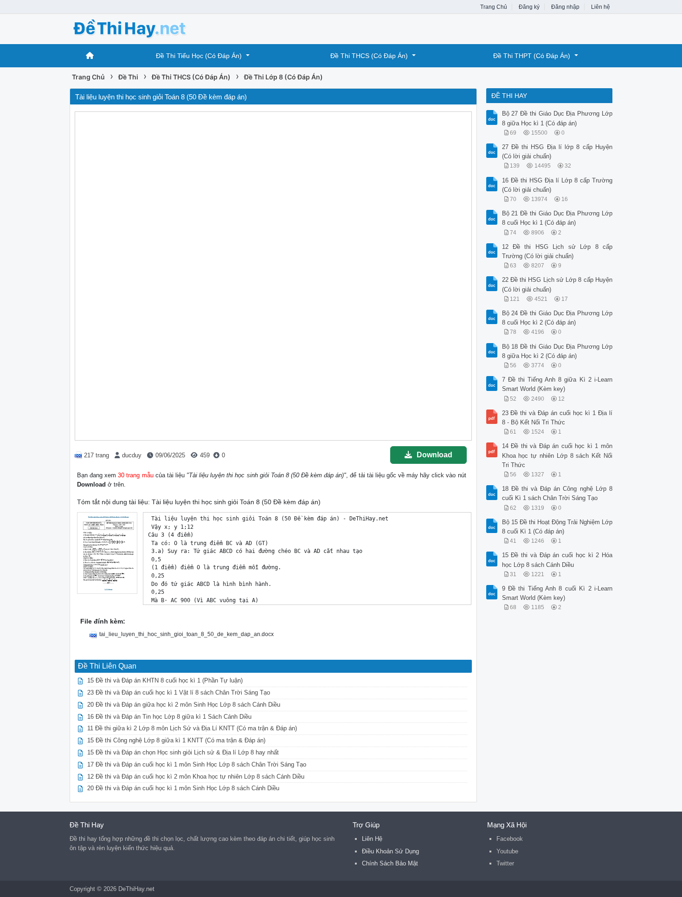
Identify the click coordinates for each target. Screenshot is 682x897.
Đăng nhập (565, 7)
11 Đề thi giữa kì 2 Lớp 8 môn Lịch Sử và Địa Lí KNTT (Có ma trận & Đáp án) (192, 728)
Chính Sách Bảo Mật (390, 863)
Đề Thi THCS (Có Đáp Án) (369, 55)
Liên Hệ (372, 838)
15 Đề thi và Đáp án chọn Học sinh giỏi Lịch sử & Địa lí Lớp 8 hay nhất (183, 752)
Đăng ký (529, 7)
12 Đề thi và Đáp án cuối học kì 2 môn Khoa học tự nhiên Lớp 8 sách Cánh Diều (195, 776)
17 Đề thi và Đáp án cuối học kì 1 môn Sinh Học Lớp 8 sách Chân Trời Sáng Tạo (196, 764)
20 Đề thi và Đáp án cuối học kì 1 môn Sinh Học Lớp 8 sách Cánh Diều (183, 788)
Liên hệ (600, 7)
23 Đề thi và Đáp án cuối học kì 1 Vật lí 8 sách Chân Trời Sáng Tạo (178, 692)
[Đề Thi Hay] (144, 28)
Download (434, 455)
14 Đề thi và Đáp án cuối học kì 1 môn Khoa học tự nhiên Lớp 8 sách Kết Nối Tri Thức (557, 455)
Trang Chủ (493, 7)
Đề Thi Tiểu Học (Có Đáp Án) (199, 55)
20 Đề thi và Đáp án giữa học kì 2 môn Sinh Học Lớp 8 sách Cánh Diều (183, 704)
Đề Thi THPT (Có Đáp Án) (531, 55)
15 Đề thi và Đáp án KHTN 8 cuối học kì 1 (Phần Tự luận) (165, 680)
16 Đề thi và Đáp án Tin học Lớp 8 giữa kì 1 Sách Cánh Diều (169, 716)
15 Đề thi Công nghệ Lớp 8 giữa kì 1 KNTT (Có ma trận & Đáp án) (176, 740)
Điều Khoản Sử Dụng (390, 851)
